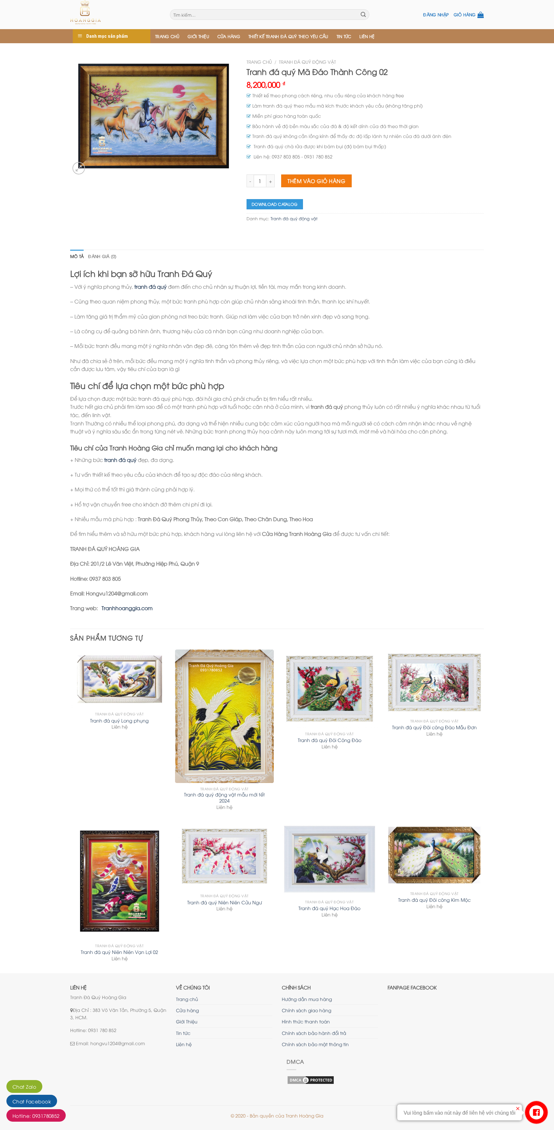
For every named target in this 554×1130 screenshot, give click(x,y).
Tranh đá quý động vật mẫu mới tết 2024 (224, 797)
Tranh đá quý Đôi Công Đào (329, 740)
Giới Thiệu (198, 36)
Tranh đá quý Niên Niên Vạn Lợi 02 (119, 952)
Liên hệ (366, 36)
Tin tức (344, 36)
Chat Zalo (24, 1086)
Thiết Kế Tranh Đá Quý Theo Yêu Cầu (288, 36)
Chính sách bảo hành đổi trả (314, 1033)
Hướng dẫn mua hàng (307, 999)
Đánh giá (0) (102, 256)
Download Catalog (275, 204)
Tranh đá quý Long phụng (119, 720)
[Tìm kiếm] (363, 14)
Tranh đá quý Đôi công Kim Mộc (434, 900)
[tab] (77, 256)
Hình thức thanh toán (306, 1021)
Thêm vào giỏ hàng (316, 180)
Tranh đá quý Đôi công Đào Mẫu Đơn (434, 727)
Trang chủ (167, 36)
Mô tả (77, 256)
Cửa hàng (228, 36)
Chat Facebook (32, 1101)
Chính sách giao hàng (306, 1010)
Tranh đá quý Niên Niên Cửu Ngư (224, 902)
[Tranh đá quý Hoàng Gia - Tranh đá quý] (115, 14)
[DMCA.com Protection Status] (311, 1079)
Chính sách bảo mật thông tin (315, 1044)
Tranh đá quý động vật (307, 62)
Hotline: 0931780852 (36, 1115)
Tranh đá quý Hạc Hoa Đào (329, 908)
